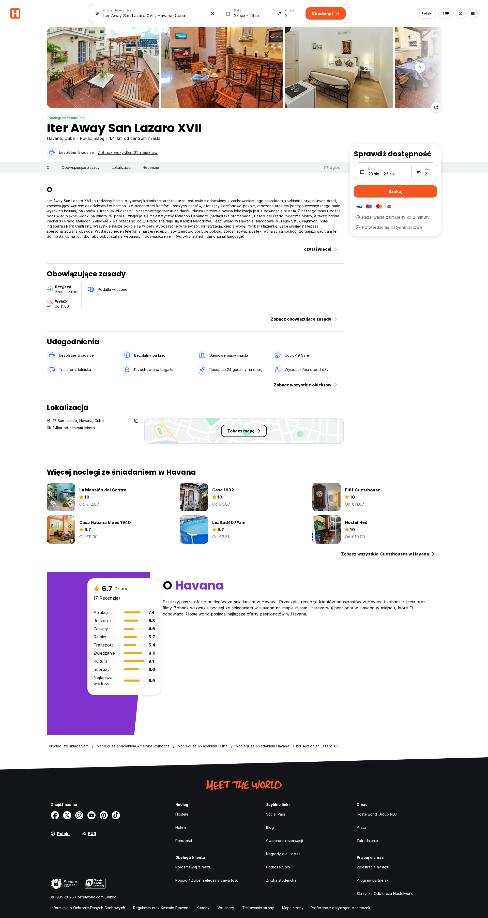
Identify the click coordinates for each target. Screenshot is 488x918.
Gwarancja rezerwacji (284, 840)
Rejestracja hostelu (373, 867)
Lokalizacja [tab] (121, 167)
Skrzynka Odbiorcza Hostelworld (385, 893)
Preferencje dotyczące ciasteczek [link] (340, 908)
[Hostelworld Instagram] (79, 815)
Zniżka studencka (281, 880)
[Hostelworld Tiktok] (116, 815)
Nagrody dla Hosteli (283, 854)
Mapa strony (292, 908)
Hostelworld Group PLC (377, 814)
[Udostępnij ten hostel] (436, 107)
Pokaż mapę (92, 138)
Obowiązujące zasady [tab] (81, 167)
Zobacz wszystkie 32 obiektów (128, 152)
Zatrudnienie (367, 840)
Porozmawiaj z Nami (192, 867)
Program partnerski (373, 880)
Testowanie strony (258, 908)
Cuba (70, 138)
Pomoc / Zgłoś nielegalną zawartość (206, 880)
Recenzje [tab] (151, 167)
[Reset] (212, 13)
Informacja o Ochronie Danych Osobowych (88, 908)
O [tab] (48, 167)
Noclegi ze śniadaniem (66, 118)
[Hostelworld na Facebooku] (55, 815)
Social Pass (276, 814)
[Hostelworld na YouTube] (91, 815)
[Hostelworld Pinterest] (104, 815)
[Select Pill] (460, 13)
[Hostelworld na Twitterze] (67, 815)
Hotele (181, 827)
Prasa (361, 827)
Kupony (203, 908)
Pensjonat (183, 840)
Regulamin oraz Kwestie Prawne (160, 908)
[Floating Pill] (420, 68)
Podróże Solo (278, 867)
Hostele (182, 814)
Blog (270, 827)
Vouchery (226, 908)
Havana (54, 138)
